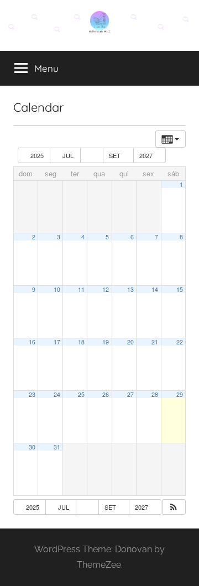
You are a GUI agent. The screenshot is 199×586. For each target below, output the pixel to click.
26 (105, 394)
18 (81, 342)
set (115, 155)
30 (32, 447)
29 (179, 394)
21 (154, 342)
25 (81, 394)
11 (81, 289)
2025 (37, 155)
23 (32, 394)
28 (154, 394)
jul (68, 155)
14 (154, 289)
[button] (174, 507)
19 (105, 342)
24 (57, 394)
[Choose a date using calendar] (91, 156)
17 (57, 342)
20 (130, 342)
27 (130, 394)
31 (57, 447)
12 (105, 289)
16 (32, 342)
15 (179, 289)
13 (130, 289)
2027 (146, 155)
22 (179, 342)
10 (57, 289)
